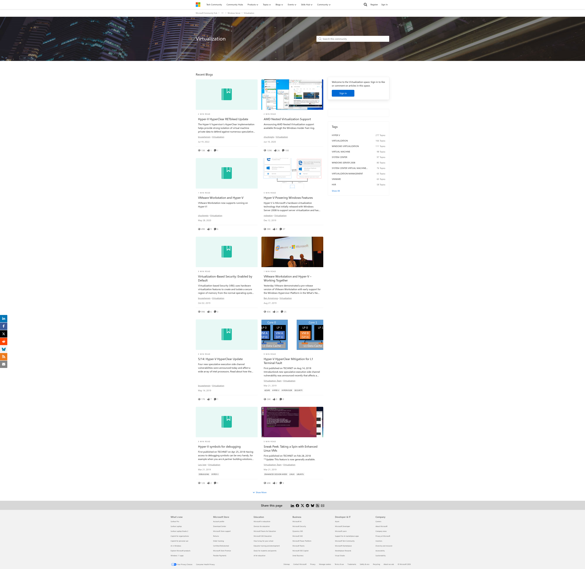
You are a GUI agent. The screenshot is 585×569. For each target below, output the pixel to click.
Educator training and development (267, 546)
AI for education (259, 555)
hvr (334, 184)
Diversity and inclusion (384, 546)
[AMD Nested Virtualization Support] (292, 94)
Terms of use (339, 564)
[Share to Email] (322, 505)
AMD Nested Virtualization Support (287, 119)
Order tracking (218, 541)
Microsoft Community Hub (206, 13)
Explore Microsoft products (180, 551)
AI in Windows (176, 546)
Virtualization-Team (273, 380)
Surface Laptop (176, 526)
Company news (381, 531)
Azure (337, 521)
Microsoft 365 (297, 536)
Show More (261, 492)
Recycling (376, 564)
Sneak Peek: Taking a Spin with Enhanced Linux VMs (290, 448)
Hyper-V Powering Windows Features (288, 198)
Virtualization (218, 136)
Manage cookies (325, 564)
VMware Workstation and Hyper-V (220, 198)
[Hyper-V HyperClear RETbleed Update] (227, 94)
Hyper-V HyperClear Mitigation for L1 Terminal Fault (288, 361)
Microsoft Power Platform (301, 541)
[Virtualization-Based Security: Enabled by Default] (227, 252)
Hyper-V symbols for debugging (219, 446)
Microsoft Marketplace (343, 546)
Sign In (384, 4)
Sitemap (287, 564)
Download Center (219, 526)
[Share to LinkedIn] (292, 505)
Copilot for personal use (179, 541)
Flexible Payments (219, 555)
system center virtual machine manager (349, 168)
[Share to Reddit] (307, 505)
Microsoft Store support (222, 531)
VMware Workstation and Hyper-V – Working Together (287, 278)
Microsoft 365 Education (263, 536)
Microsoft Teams (298, 546)
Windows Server (234, 13)
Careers (378, 521)
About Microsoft (381, 526)
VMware (336, 179)
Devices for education (262, 526)
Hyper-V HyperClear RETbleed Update (223, 119)
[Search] (365, 4)
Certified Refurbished (221, 546)
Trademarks (351, 564)
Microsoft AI (296, 521)
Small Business (297, 555)
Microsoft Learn (341, 531)
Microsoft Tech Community (345, 541)
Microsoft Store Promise (222, 551)
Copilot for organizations (180, 536)
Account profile (218, 521)
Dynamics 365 (297, 531)
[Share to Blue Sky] (312, 505)
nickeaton (268, 215)
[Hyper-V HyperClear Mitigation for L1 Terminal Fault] (292, 334)
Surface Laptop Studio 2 (179, 531)
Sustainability (381, 555)
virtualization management (347, 173)
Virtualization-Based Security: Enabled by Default (225, 278)
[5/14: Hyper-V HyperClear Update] (227, 334)
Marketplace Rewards (343, 551)
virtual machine (341, 151)
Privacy (312, 564)
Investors (379, 541)
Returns (216, 536)
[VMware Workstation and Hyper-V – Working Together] (292, 252)
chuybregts (269, 136)
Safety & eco (364, 564)
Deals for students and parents (265, 551)
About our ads (389, 564)
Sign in (343, 93)
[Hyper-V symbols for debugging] (227, 422)
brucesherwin (204, 136)
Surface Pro (175, 521)
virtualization (340, 140)
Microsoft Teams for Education (265, 531)
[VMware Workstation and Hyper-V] (227, 173)
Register (374, 4)
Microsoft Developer (342, 526)
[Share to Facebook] (297, 505)
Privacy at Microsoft (383, 536)
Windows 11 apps (177, 555)
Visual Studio (340, 555)
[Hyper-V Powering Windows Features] (292, 173)
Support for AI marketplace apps (347, 536)
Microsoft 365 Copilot (300, 551)
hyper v (336, 135)
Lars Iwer (202, 464)
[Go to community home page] (198, 4)
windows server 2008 (343, 162)
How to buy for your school (263, 541)
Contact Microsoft (300, 564)
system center (339, 157)
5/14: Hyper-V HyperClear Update (220, 359)
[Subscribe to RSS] (317, 505)
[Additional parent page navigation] (222, 13)
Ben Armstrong (271, 298)
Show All (336, 190)
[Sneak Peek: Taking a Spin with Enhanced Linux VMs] (292, 422)
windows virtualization (345, 146)
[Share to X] (302, 505)
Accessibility (380, 551)
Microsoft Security (299, 526)
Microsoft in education (262, 521)
